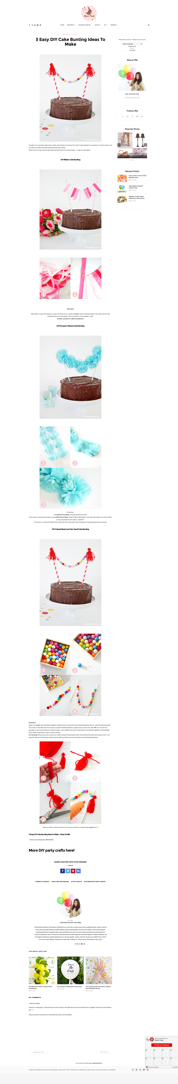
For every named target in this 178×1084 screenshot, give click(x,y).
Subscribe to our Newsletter (108, 1069)
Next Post (104, 1052)
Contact (97, 1069)
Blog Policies (83, 1069)
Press (93, 1069)
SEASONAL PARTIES (84, 25)
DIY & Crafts (77, 881)
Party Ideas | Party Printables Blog (49, 1069)
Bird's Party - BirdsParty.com (71, 1069)
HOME (62, 25)
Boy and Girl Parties (61, 881)
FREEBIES (113, 25)
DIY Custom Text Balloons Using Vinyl (69, 986)
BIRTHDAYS (70, 25)
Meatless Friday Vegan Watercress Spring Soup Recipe (136, 198)
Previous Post (38, 1052)
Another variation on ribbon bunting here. (70, 318)
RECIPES (97, 25)
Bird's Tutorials (71, 34)
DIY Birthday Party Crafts (95, 881)
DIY (105, 25)
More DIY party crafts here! (51, 850)
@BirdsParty (98, 1063)
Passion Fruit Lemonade (132, 154)
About (89, 1069)
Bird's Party (49, 839)
